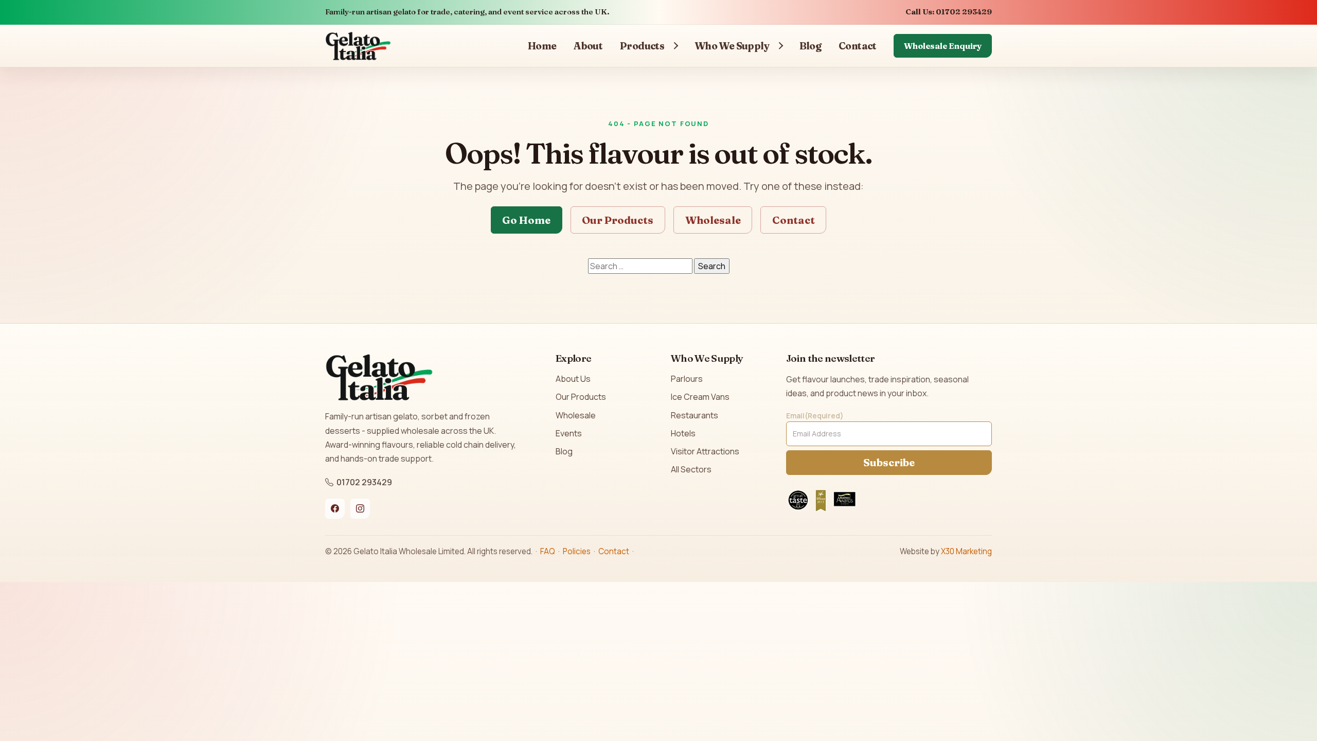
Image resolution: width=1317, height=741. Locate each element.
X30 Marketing (966, 551)
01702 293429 (364, 482)
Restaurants (694, 415)
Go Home (526, 220)
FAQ (547, 551)
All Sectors (691, 469)
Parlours (687, 378)
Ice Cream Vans (700, 396)
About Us (573, 378)
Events (569, 433)
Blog (810, 46)
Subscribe (889, 462)
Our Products (617, 220)
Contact (858, 46)
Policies (577, 551)
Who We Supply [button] (732, 46)
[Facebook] (335, 508)
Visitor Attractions (705, 451)
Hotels (683, 433)
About (588, 46)
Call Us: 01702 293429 (948, 11)
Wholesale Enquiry (943, 46)
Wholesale (713, 220)
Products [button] (642, 46)
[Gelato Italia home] (358, 46)
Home (542, 46)
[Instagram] (360, 508)
